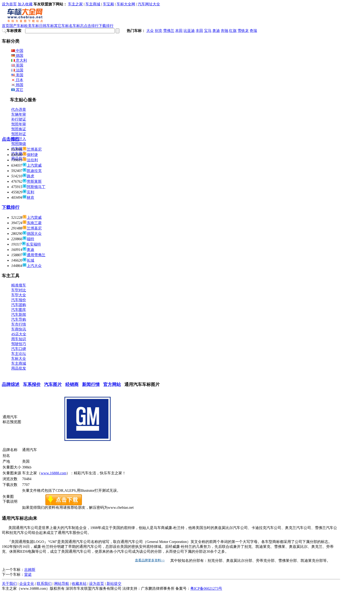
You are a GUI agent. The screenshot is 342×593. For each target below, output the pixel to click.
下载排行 (106, 26)
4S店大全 (18, 334)
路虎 (30, 176)
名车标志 (76, 26)
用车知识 (18, 339)
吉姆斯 (29, 570)
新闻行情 (91, 384)
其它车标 (61, 26)
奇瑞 (253, 31)
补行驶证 (18, 119)
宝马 (207, 31)
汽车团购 (18, 305)
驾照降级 (18, 144)
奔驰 (224, 31)
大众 (150, 31)
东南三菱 (34, 223)
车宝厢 (108, 4)
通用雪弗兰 (36, 255)
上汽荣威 (34, 165)
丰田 (199, 31)
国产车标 (16, 26)
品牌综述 (11, 384)
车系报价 (32, 384)
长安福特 (33, 244)
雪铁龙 (243, 31)
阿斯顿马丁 (36, 187)
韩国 (19, 85)
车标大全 (18, 359)
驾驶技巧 (18, 344)
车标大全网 (126, 4)
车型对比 (18, 290)
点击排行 (91, 26)
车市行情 (18, 324)
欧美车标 (31, 26)
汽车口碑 (18, 349)
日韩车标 (46, 26)
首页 (5, 26)
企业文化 (26, 584)
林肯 (30, 197)
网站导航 (61, 584)
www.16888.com (53, 473)
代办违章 (18, 109)
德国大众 (34, 234)
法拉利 (32, 160)
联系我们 (44, 584)
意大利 (21, 60)
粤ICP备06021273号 (206, 588)
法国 (19, 70)
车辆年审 (18, 114)
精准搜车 (18, 285)
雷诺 (28, 574)
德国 (19, 55)
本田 (179, 31)
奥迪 (216, 31)
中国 (19, 51)
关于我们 (9, 584)
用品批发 (18, 368)
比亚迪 (189, 31)
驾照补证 (18, 134)
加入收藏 (25, 4)
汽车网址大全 (149, 4)
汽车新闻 (18, 315)
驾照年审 (18, 124)
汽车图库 (18, 310)
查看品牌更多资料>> (150, 560)
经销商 (72, 384)
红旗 (233, 31)
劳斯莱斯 (34, 181)
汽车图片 (53, 384)
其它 (19, 90)
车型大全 (18, 295)
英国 (19, 65)
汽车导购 (18, 319)
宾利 (30, 192)
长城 (30, 260)
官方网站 (112, 384)
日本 (19, 80)
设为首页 (9, 4)
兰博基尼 (34, 149)
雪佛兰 (168, 31)
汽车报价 (18, 300)
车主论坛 (18, 354)
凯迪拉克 (34, 171)
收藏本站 (79, 584)
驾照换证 (18, 129)
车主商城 (92, 4)
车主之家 (75, 4)
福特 (30, 239)
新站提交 (114, 584)
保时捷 (32, 155)
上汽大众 (34, 266)
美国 (19, 75)
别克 (158, 31)
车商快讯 (18, 329)
